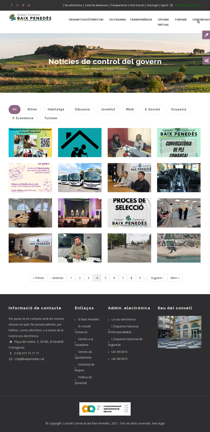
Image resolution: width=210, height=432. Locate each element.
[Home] (30, 17)
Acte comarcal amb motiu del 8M (80, 209)
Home (85, 68)
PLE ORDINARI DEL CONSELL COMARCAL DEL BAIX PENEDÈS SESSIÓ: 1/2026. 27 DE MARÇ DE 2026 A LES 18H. (179, 138)
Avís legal (158, 423)
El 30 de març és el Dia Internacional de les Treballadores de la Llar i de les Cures (32, 136)
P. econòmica (129, 220)
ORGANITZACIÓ (79, 19)
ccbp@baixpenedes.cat (28, 359)
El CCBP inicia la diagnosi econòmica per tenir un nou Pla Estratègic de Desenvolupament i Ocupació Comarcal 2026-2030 (36, 241)
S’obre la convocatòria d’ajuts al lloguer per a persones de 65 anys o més (81, 138)
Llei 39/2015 (119, 352)
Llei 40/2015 (119, 359)
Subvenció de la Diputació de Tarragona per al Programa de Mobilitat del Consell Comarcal (179, 173)
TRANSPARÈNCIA (141, 19)
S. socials (30, 190)
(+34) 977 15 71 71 (26, 353)
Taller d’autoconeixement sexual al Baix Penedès (37, 173)
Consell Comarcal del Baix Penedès (86, 423)
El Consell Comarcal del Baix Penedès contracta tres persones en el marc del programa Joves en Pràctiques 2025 (129, 171)
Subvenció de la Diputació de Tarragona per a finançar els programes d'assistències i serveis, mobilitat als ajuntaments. (32, 211)
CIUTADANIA (117, 19)
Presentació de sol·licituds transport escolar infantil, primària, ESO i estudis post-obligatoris (79, 173)
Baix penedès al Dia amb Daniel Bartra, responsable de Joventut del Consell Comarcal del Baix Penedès (80, 244)
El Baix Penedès (88, 319)
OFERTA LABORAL (129, 209)
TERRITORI (96, 19)
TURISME (181, 19)
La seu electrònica (123, 319)
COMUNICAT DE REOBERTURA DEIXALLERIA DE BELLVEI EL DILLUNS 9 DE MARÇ (130, 244)
